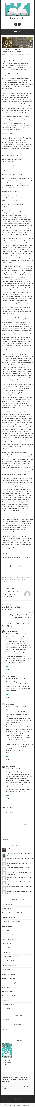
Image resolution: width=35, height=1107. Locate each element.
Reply (7, 670)
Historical (5, 943)
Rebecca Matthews (14, 557)
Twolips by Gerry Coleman (24, 858)
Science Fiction (7, 974)
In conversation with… (9, 956)
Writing (4, 1009)
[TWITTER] (15, 1099)
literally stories (17, 18)
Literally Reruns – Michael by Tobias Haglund (12, 607)
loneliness (5, 579)
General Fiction (7, 939)
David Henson (11, 853)
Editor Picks (6, 926)
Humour (4, 952)
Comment (25, 824)
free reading (16, 577)
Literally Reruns (7, 965)
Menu (18, 32)
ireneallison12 (11, 631)
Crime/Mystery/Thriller (9, 921)
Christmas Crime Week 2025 (11, 913)
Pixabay (27, 557)
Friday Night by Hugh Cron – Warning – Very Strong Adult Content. (19, 615)
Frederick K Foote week (10, 935)
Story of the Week (8, 983)
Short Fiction (22, 579)
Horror (18, 49)
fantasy (9, 577)
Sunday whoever (7, 991)
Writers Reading (7, 1004)
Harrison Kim (10, 766)
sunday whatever (7, 987)
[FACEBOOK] (19, 1099)
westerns (5, 1000)
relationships (13, 579)
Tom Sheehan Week (8, 996)
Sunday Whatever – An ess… (21, 868)
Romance (5, 970)
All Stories (6, 49)
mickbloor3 (10, 849)
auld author (5, 908)
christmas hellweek (8, 917)
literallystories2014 (22, 54)
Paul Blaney (6, 553)
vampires (5, 582)
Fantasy (12, 49)
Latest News (6, 961)
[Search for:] (17, 839)
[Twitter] (16, 24)
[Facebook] (19, 24)
